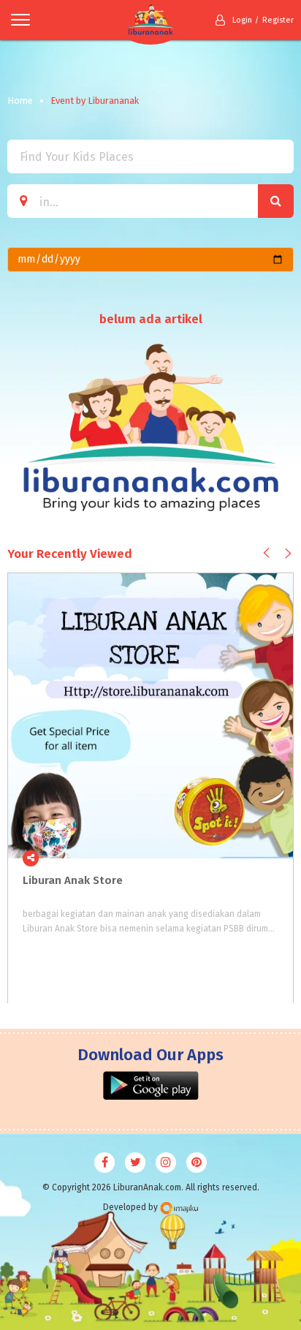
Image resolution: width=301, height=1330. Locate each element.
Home (20, 100)
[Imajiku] (179, 1208)
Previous (266, 552)
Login (242, 20)
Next (288, 553)
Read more (274, 858)
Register (278, 20)
